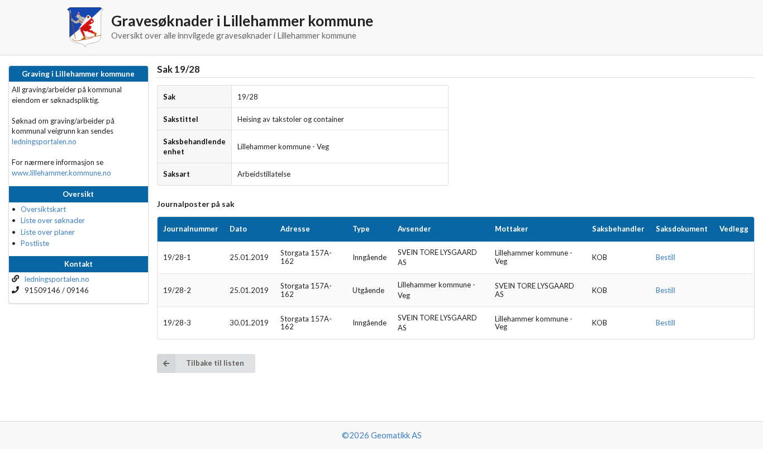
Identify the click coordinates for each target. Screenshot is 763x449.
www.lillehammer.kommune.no (61, 172)
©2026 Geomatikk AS (382, 435)
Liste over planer (48, 232)
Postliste (35, 243)
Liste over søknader (53, 220)
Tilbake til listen (215, 362)
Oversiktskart (43, 209)
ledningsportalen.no (44, 141)
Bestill (665, 257)
